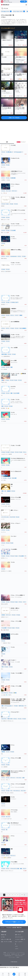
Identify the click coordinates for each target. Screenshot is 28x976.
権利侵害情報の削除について (9, 955)
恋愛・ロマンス (18, 934)
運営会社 (18, 957)
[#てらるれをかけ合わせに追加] (11, 11)
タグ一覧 (2, 937)
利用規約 (4, 952)
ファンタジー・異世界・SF (20, 939)
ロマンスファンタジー (19, 937)
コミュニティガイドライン (20, 952)
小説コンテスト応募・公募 (6, 939)
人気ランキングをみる (14, 117)
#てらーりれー (18, 11)
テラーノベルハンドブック (11, 952)
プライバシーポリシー (12, 957)
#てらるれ (5, 11)
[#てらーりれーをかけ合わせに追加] (24, 11)
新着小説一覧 (3, 934)
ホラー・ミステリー (18, 941)
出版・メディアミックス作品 (6, 941)
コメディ (16, 948)
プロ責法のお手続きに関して (19, 955)
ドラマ (16, 946)
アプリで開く (23, 1)
